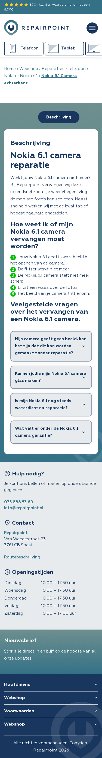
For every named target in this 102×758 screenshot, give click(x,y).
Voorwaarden (19, 711)
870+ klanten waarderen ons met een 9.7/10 (47, 6)
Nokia (10, 76)
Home (10, 69)
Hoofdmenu (17, 685)
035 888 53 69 (18, 502)
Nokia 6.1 (29, 76)
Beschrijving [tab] (58, 117)
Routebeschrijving (22, 557)
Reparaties (53, 69)
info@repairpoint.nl (24, 508)
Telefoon (77, 69)
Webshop (28, 69)
